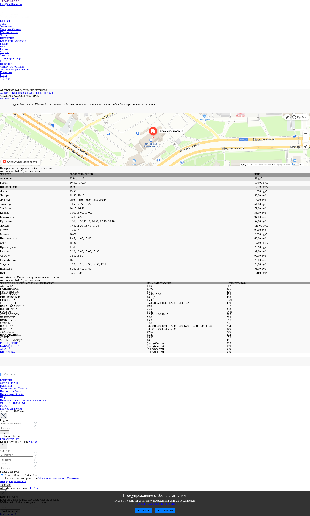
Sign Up (5, 78)
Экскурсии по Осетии (13, 388)
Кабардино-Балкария (13, 40)
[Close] (3, 416)
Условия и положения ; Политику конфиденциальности (40, 480)
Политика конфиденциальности (155, 503)
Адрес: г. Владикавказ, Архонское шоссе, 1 (26, 92)
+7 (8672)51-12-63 (11, 98)
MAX (3, 405)
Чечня (3, 35)
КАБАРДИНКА (10, 346)
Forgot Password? (10, 438)
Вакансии (6, 385)
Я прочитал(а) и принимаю (40, 480)
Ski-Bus (4, 55)
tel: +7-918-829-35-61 (12, 402)
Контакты (6, 72)
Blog (3, 397)
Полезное (6, 63)
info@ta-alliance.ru (11, 4)
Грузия (4, 43)
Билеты (4, 49)
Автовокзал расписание (14, 69)
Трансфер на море (11, 58)
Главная (5, 20)
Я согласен (143, 510)
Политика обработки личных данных (23, 399)
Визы (3, 46)
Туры (3, 23)
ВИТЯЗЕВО (7, 351)
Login (3, 75)
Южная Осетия (9, 32)
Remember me (12, 435)
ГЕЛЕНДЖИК (9, 343)
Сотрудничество (10, 382)
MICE (3, 60)
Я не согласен (165, 510)
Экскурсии (6, 26)
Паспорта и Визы (10, 391)
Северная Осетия (10, 29)
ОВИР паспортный (12, 66)
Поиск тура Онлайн (12, 394)
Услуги (4, 52)
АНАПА (5, 348)
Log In (34, 487)
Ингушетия (7, 37)
